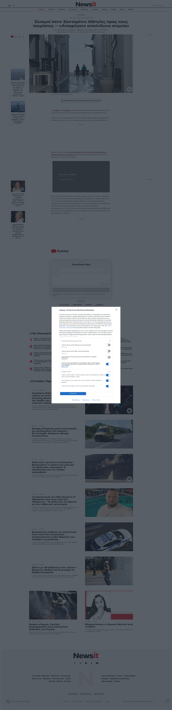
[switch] (108, 345)
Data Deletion (76, 400)
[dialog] (86, 355)
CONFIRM (73, 393)
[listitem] (86, 341)
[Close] (117, 310)
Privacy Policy (96, 400)
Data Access (86, 400)
